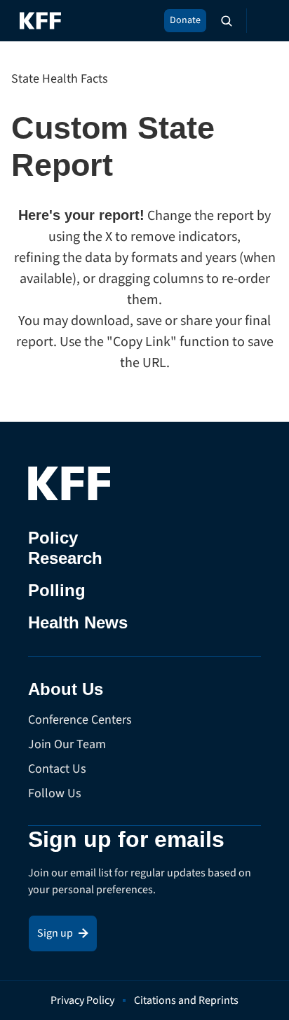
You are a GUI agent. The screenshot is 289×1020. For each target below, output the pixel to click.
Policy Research (65, 547)
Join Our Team (67, 744)
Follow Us (54, 793)
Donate (185, 20)
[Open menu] (261, 21)
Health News (78, 622)
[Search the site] (227, 21)
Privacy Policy (82, 1000)
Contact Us (57, 769)
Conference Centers (80, 720)
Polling (57, 590)
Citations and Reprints (186, 1000)
